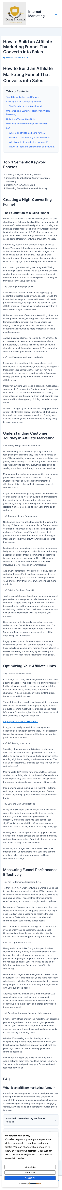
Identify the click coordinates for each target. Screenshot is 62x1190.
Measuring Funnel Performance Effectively (26, 123)
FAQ (8, 128)
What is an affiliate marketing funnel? (27, 133)
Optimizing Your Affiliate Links (20, 119)
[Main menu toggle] (56, 14)
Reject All (30, 1172)
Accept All (30, 1178)
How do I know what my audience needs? (29, 137)
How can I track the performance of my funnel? (32, 146)
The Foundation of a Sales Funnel (25, 106)
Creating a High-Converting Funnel (23, 101)
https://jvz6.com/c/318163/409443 (20, 721)
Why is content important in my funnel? (28, 142)
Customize (30, 1167)
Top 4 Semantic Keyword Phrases (22, 97)
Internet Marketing (36, 14)
